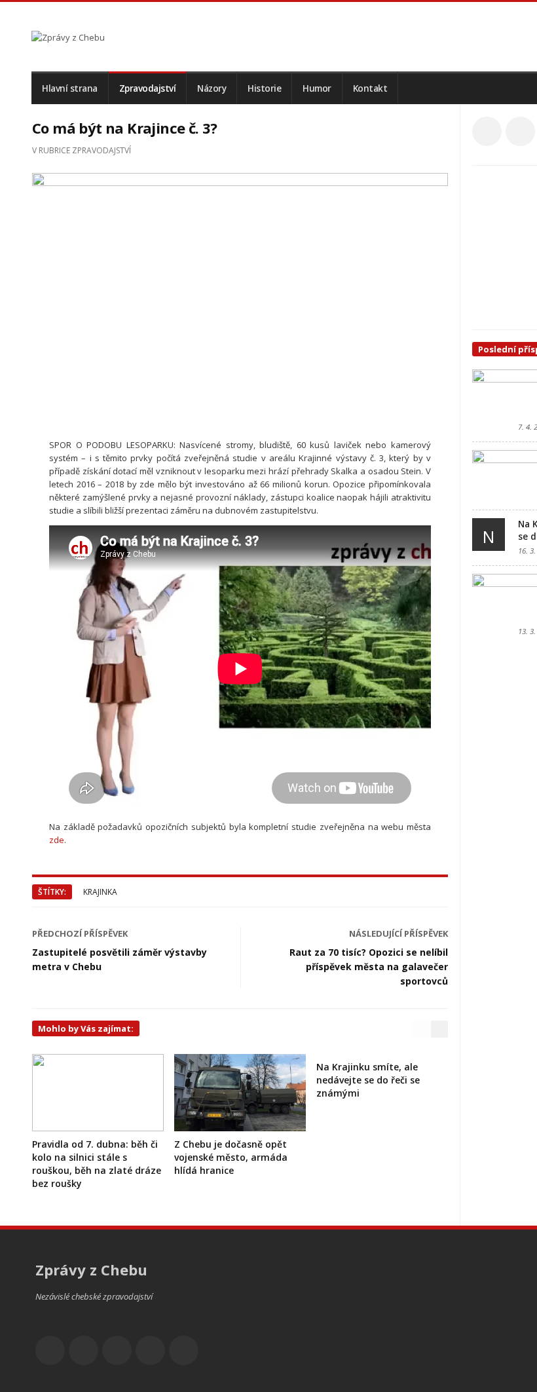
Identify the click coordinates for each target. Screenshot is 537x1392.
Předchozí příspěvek (80, 933)
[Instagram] (150, 1350)
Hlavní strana (70, 88)
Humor (317, 88)
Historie (264, 88)
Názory (211, 88)
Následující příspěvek (398, 933)
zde (56, 840)
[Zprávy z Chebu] (68, 36)
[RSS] (183, 1350)
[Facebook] (487, 131)
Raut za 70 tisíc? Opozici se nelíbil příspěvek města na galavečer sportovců (368, 966)
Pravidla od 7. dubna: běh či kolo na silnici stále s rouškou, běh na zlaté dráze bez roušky (96, 1164)
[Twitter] (520, 131)
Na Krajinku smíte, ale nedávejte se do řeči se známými (368, 1080)
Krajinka (100, 891)
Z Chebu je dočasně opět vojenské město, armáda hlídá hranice (230, 1157)
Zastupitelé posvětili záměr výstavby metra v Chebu (119, 959)
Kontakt (370, 88)
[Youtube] (117, 1350)
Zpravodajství (147, 88)
